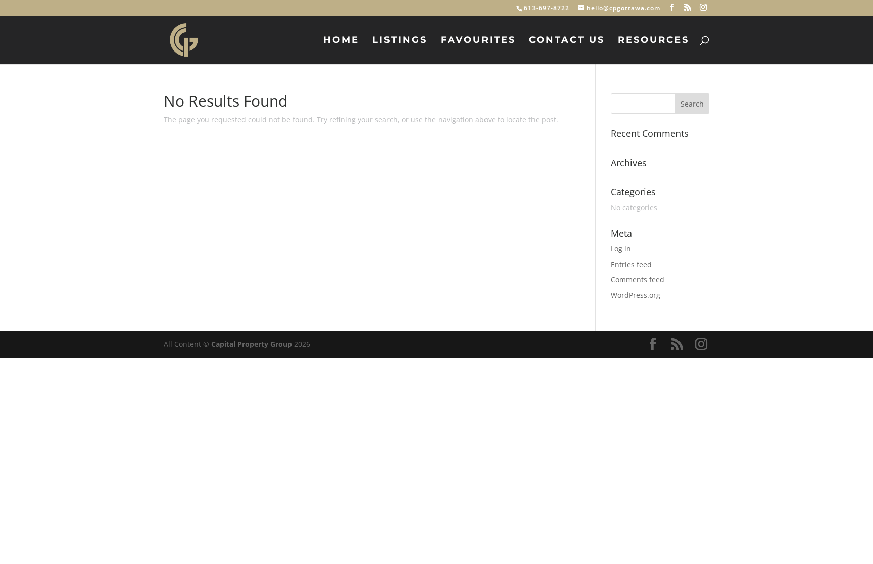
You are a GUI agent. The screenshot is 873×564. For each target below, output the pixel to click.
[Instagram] (703, 7)
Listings (399, 40)
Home (341, 40)
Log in (621, 248)
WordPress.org (635, 295)
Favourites (478, 40)
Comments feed (637, 279)
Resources (653, 40)
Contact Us (567, 40)
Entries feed (631, 264)
